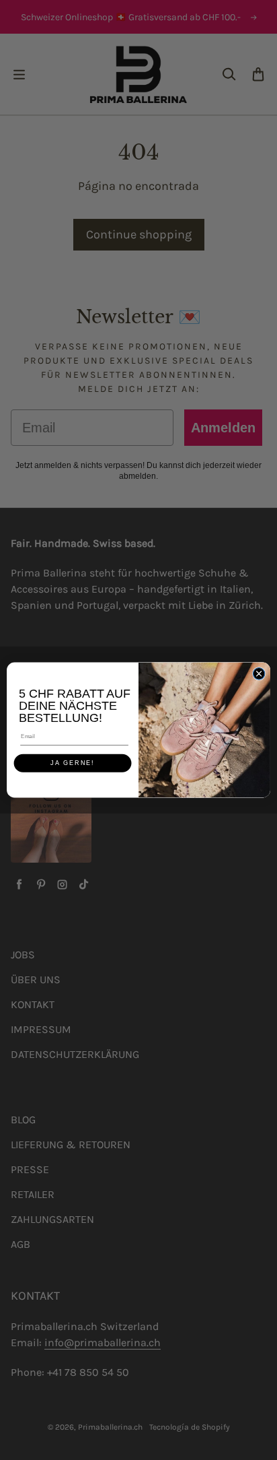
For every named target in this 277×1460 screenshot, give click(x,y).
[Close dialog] (259, 674)
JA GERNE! (72, 763)
